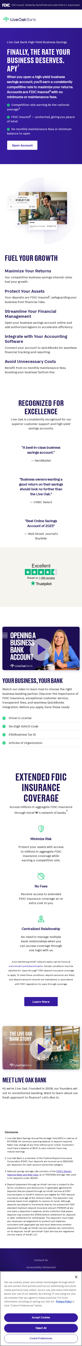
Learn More (41, 1002)
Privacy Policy (64, 1301)
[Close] (76, 1277)
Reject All (41, 1328)
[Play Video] (41, 649)
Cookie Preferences (41, 1338)
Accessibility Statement (41, 1267)
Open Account (22, 145)
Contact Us (41, 1260)
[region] (41, 1308)
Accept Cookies (41, 1317)
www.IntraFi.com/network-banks (26, 966)
